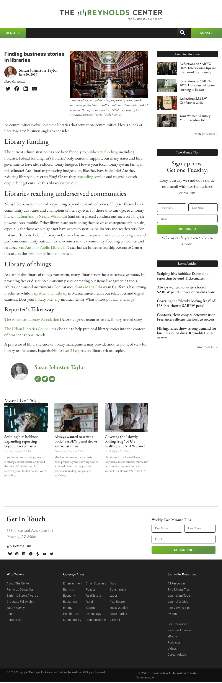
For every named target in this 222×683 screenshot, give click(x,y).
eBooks (173, 636)
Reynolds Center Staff (21, 589)
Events (172, 614)
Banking (68, 589)
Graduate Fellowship (20, 601)
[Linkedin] (23, 553)
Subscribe (187, 229)
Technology (93, 614)
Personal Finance (179, 630)
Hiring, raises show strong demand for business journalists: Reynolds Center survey (186, 333)
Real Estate (93, 595)
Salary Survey (16, 607)
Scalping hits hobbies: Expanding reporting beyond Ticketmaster (21, 441)
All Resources (177, 583)
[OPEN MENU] (19, 33)
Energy (67, 607)
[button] (8, 88)
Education (208, 134)
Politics (91, 589)
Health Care (71, 614)
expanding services (91, 176)
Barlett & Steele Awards (22, 595)
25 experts (78, 350)
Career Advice (177, 654)
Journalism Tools (179, 595)
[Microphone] (37, 553)
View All (114, 620)
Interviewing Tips (179, 607)
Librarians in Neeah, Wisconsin (42, 216)
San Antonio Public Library (40, 247)
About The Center (18, 583)
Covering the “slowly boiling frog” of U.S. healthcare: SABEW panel (125, 441)
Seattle (114, 170)
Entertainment (72, 583)
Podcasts (174, 642)
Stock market (118, 614)
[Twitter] (45, 379)
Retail (89, 601)
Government (117, 589)
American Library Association (35, 319)
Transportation (96, 620)
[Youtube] (44, 553)
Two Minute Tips (179, 589)
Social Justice (118, 607)
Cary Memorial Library (49, 293)
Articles (209, 347)
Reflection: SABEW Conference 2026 (193, 100)
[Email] (52, 379)
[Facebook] (30, 553)
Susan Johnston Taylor (59, 367)
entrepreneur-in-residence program (112, 235)
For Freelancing (178, 624)
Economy (69, 595)
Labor (113, 595)
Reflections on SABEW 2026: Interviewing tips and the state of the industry (198, 67)
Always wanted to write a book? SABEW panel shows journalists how (75, 441)
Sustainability (72, 620)
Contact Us (14, 620)
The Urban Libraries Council (27, 328)
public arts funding (102, 152)
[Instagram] (16, 553)
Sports (90, 607)
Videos (172, 648)
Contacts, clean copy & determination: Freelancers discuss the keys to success (187, 317)
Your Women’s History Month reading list (195, 118)
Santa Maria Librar (90, 287)
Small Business (96, 583)
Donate (11, 614)
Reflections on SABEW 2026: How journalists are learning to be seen (197, 85)
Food (112, 583)
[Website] (37, 379)
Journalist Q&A (178, 601)
